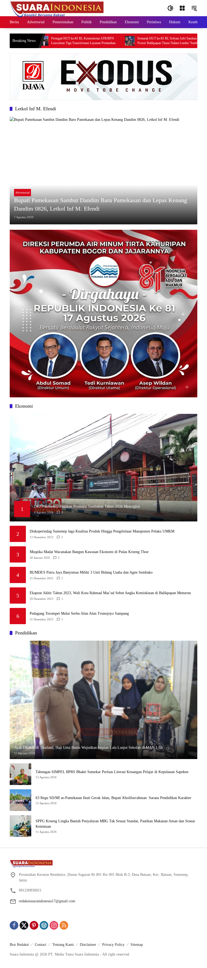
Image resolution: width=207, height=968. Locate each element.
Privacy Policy (113, 945)
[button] (170, 8)
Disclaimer (88, 945)
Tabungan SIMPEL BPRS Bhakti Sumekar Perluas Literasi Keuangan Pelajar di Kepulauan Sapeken (112, 772)
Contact (40, 945)
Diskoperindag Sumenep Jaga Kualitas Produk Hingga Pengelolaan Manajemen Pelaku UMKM (102, 531)
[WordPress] (44, 925)
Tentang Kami (63, 945)
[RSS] (64, 925)
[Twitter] (24, 925)
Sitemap (136, 945)
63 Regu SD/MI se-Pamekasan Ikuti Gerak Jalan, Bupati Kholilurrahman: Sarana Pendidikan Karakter (113, 798)
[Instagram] (54, 925)
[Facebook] (14, 925)
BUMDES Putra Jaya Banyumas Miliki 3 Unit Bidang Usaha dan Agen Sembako (91, 572)
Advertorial (22, 192)
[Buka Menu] (182, 8)
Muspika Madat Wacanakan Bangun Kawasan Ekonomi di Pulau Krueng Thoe (89, 552)
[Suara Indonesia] (57, 8)
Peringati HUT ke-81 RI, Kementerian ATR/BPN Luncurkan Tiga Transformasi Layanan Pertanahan (60, 40)
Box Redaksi (19, 945)
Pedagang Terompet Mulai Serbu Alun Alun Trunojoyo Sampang (79, 613)
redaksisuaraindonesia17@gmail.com (47, 901)
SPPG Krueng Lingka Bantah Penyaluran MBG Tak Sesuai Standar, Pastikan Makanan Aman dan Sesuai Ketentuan (115, 824)
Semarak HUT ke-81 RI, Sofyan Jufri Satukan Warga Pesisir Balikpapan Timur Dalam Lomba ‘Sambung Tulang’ (149, 40)
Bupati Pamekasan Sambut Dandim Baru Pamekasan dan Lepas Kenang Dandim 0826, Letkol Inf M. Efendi (100, 204)
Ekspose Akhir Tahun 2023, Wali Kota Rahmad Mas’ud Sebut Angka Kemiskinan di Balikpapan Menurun (110, 593)
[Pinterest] (34, 925)
